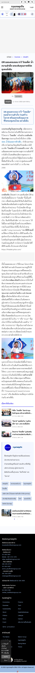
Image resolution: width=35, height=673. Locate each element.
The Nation (6, 637)
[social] (21, 2)
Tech (19, 605)
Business (17, 57)
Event (4, 622)
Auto (19, 609)
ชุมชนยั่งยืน (27, 498)
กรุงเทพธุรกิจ (27, 483)
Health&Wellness (23, 612)
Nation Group (22, 637)
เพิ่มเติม (6, 653)
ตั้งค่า (5, 660)
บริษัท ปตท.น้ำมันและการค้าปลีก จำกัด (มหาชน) (16, 493)
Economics (6, 602)
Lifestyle (20, 615)
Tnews (20, 647)
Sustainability (7, 609)
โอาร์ (20, 498)
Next (30, 513)
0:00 (6, 13)
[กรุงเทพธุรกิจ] (17, 7)
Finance (20, 602)
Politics (5, 615)
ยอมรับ (6, 657)
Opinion (20, 619)
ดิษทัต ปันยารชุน (7, 503)
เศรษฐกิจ (25, 57)
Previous (4, 513)
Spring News (22, 643)
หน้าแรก (9, 57)
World (4, 612)
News (4, 619)
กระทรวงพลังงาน (16, 483)
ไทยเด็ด (5, 488)
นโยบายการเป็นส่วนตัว (24, 622)
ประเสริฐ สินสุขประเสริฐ (9, 498)
